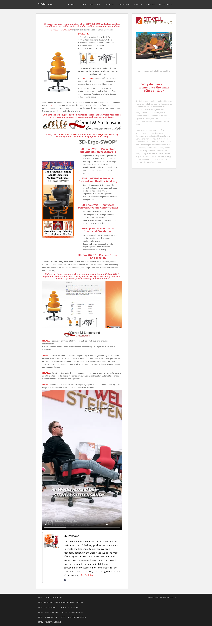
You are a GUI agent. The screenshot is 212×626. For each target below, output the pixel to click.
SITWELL (83, 34)
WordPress (172, 597)
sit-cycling (138, 4)
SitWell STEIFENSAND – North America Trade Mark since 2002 (60, 602)
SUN (52, 105)
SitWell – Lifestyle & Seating (72, 612)
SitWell (84, 4)
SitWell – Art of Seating (70, 607)
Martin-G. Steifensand (150, 112)
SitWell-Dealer (164, 4)
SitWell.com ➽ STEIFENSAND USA (50, 597)
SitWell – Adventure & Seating (49, 622)
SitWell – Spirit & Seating (47, 617)
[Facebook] (65, 580)
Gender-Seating (124, 4)
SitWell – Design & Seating (48, 612)
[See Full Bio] (94, 575)
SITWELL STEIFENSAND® (61, 30)
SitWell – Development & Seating (73, 617)
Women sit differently (153, 71)
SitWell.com (45, 4)
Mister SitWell (109, 4)
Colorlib (156, 597)
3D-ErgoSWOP (103, 134)
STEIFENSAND (150, 4)
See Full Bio (87, 575)
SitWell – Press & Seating (47, 607)
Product (71, 4)
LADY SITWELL (95, 4)
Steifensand (162, 130)
